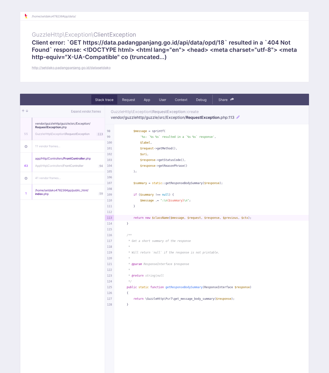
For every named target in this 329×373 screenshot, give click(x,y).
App (147, 100)
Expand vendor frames (86, 111)
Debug (201, 100)
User (162, 100)
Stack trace (104, 100)
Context (181, 100)
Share (223, 100)
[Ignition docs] (28, 16)
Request (128, 100)
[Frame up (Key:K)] (23, 111)
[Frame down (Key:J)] (27, 111)
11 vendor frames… (47, 146)
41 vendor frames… (48, 178)
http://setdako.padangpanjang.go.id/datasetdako (71, 68)
